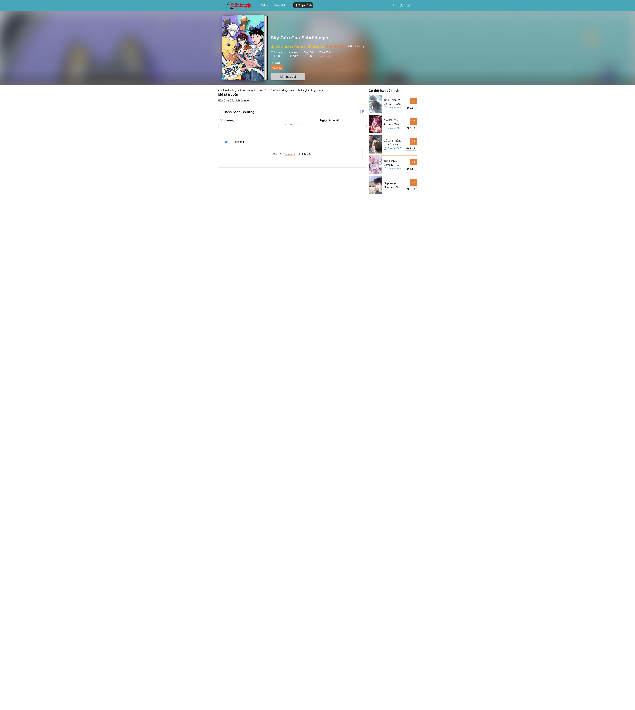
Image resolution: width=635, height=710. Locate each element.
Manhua (276, 67)
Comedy (389, 164)
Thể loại (265, 5)
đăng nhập (290, 154)
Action (387, 124)
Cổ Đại (388, 103)
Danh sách (280, 5)
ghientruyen (311, 90)
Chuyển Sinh (391, 144)
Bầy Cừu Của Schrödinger (300, 37)
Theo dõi (290, 76)
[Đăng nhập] (402, 5)
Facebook (239, 141)
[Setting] (408, 5)
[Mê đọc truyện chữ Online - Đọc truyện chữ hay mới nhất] (238, 5)
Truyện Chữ (305, 5)
